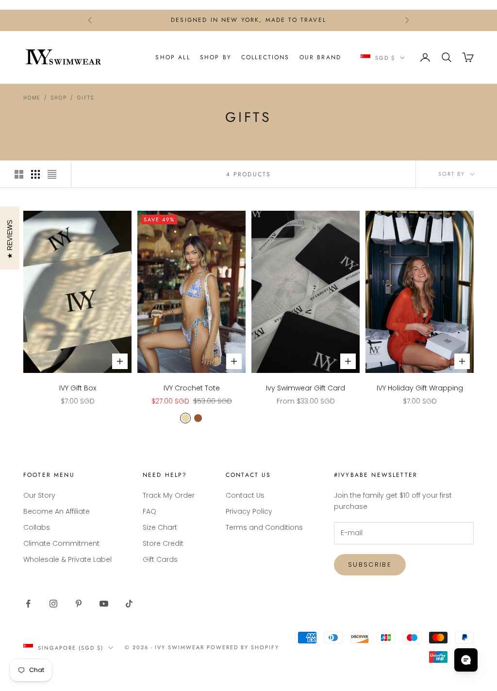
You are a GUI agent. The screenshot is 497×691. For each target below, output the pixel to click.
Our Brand (320, 57)
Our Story (39, 495)
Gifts (85, 97)
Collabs (36, 527)
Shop (58, 97)
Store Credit (163, 543)
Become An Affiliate (56, 511)
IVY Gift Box (77, 388)
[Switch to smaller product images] (35, 174)
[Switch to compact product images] (52, 174)
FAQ (149, 511)
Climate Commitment (61, 543)
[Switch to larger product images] (19, 174)
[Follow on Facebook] (28, 603)
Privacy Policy (249, 511)
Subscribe (370, 564)
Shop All (172, 57)
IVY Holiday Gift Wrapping (420, 388)
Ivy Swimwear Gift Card (305, 388)
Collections (265, 57)
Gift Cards (160, 559)
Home (31, 97)
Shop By (216, 57)
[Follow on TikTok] (129, 603)
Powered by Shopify (243, 647)
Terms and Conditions (264, 527)
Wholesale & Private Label (67, 559)
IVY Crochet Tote (192, 388)
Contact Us (245, 495)
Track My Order (169, 495)
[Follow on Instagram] (53, 603)
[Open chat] (466, 660)
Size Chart (160, 527)
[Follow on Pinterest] (78, 603)
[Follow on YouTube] (104, 603)
